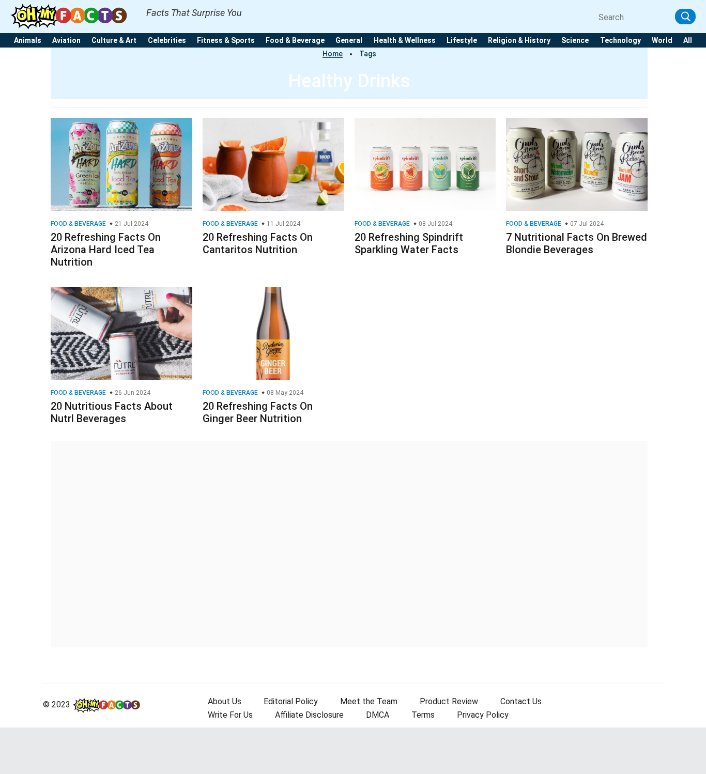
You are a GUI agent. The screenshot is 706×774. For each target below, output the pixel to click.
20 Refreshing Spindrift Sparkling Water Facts (409, 243)
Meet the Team (368, 701)
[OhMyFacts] (73, 16)
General (348, 40)
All (687, 40)
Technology (620, 40)
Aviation (66, 40)
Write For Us (230, 715)
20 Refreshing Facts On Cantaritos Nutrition (258, 243)
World (662, 40)
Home (333, 54)
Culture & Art (113, 40)
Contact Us (521, 701)
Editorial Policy (291, 701)
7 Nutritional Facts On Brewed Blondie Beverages (576, 243)
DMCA (377, 715)
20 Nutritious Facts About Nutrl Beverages (112, 412)
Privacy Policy (483, 715)
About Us (224, 701)
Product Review (449, 701)
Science (575, 40)
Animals (27, 40)
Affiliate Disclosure (309, 715)
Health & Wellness (405, 40)
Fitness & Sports (226, 40)
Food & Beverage (295, 40)
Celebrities (167, 40)
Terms (423, 715)
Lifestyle (462, 40)
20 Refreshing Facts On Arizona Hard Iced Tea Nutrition (106, 249)
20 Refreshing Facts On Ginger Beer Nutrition (258, 412)
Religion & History (519, 40)
